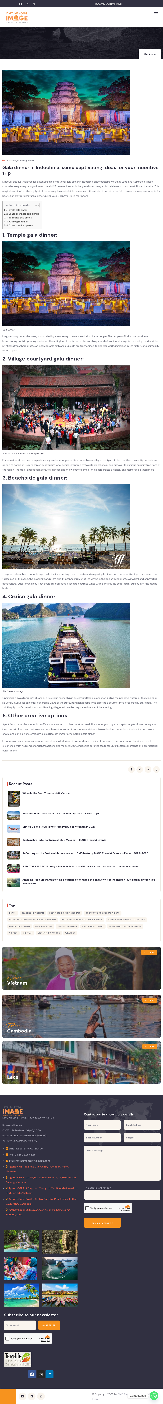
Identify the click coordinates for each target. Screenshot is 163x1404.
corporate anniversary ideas (102, 913)
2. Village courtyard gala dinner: (22, 213)
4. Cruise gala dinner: (17, 221)
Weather (70, 933)
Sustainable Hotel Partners (125, 926)
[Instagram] (41, 1374)
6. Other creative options (20, 225)
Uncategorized (25, 160)
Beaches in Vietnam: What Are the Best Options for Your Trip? (60, 813)
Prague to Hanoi (67, 926)
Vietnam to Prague (49, 933)
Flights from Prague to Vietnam (126, 920)
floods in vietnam (19, 926)
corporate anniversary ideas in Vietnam (32, 920)
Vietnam (27, 933)
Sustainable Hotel (93, 926)
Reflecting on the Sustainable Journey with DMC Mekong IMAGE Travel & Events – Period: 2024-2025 (85, 853)
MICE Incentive (43, 926)
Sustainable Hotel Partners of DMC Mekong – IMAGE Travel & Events (64, 840)
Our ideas (150, 54)
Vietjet (13, 933)
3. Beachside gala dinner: (19, 217)
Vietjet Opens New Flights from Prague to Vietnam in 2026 (59, 826)
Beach (12, 913)
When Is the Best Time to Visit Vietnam (46, 793)
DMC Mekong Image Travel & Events (81, 920)
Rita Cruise (7, 691)
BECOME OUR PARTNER (108, 3)
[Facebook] (32, 1374)
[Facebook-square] (31, 1396)
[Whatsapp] (154, 1395)
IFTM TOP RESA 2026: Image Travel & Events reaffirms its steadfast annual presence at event (80, 866)
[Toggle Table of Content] (35, 205)
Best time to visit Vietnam (64, 913)
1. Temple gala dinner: (17, 210)
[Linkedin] (49, 1374)
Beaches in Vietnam (33, 913)
